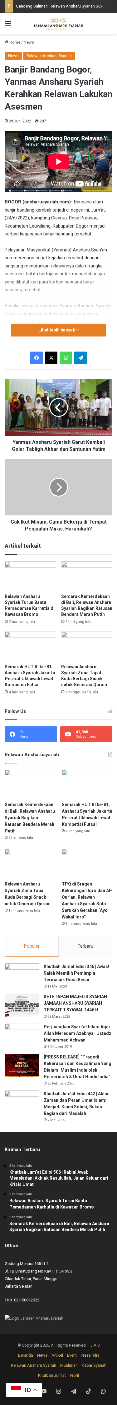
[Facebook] (36, 358)
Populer (32, 946)
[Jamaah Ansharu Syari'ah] (59, 23)
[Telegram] (80, 358)
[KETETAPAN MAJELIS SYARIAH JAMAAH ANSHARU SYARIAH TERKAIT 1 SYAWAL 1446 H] (22, 1005)
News (29, 42)
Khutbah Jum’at (52, 1375)
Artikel (57, 1355)
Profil (74, 1375)
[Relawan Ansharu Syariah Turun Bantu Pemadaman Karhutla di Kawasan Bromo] (30, 575)
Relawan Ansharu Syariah (49, 55)
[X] (51, 358)
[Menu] (8, 26)
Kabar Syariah (94, 1365)
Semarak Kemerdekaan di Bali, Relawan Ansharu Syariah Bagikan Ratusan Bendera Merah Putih (30, 817)
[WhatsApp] (66, 358)
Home (14, 42)
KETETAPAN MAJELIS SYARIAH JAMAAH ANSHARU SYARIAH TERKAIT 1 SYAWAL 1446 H (75, 1003)
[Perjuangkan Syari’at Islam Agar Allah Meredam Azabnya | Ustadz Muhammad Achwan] (22, 1035)
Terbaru (85, 946)
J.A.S (95, 1345)
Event (72, 1355)
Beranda (25, 1355)
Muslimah (69, 1365)
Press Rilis (90, 1355)
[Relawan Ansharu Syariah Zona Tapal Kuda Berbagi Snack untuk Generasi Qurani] (87, 646)
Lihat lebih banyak (57, 329)
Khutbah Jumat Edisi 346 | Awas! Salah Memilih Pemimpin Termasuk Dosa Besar (76, 973)
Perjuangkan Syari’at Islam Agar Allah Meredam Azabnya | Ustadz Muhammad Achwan (77, 1033)
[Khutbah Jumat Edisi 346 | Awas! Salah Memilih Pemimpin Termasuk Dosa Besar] (22, 975)
